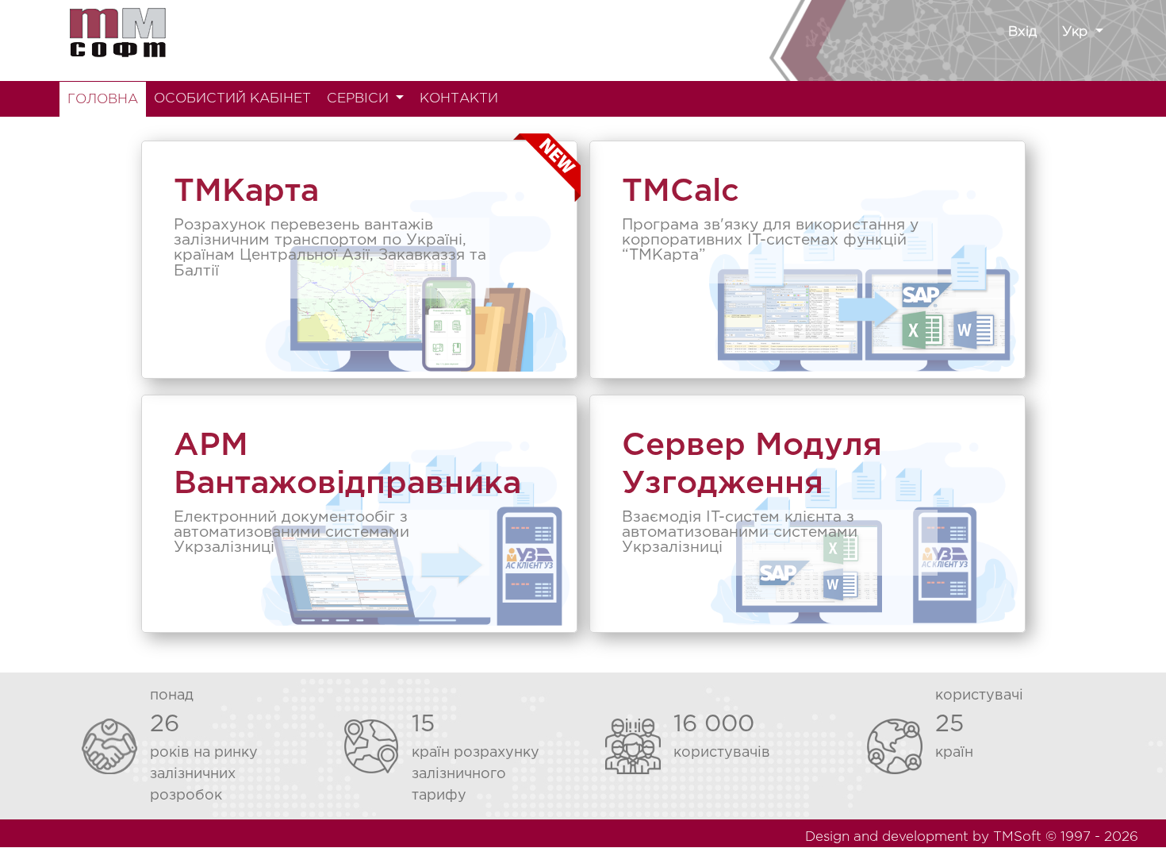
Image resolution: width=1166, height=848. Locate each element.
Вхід (1022, 32)
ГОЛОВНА (102, 100)
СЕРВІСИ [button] (360, 99)
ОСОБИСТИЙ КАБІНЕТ (232, 99)
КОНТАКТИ (459, 99)
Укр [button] (1076, 32)
